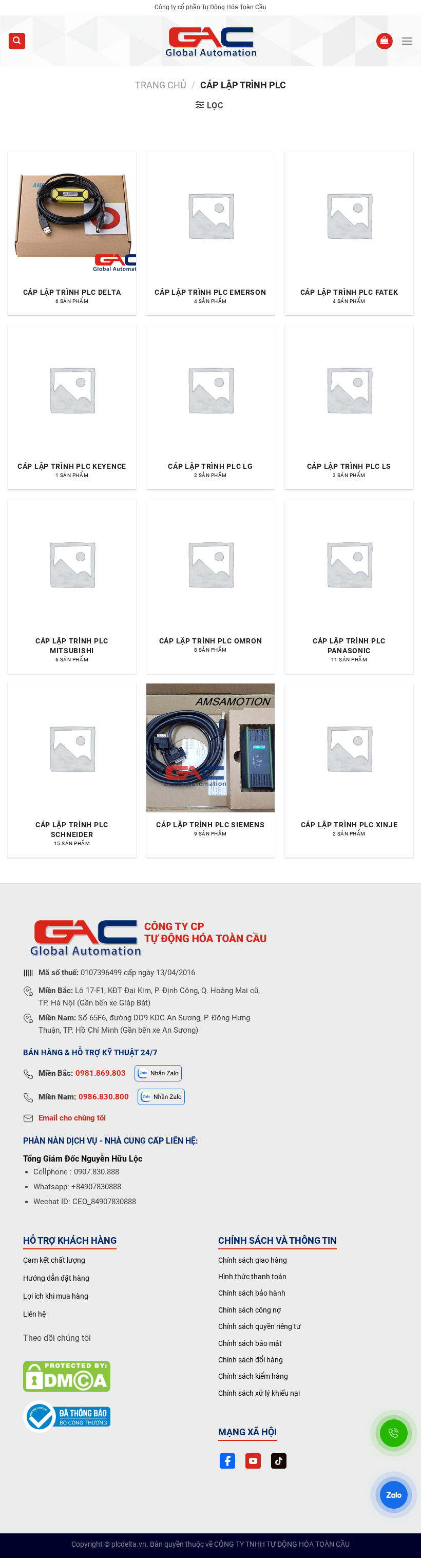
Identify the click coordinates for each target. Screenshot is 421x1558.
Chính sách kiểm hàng (253, 1376)
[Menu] (407, 40)
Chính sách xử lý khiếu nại (259, 1393)
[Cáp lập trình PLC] (210, 41)
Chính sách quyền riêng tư (259, 1326)
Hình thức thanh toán (252, 1276)
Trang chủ (160, 85)
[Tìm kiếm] (17, 41)
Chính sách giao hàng (252, 1260)
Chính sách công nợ (249, 1310)
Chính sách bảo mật (250, 1343)
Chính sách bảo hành (251, 1293)
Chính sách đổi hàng (250, 1360)
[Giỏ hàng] (384, 41)
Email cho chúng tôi (72, 1118)
